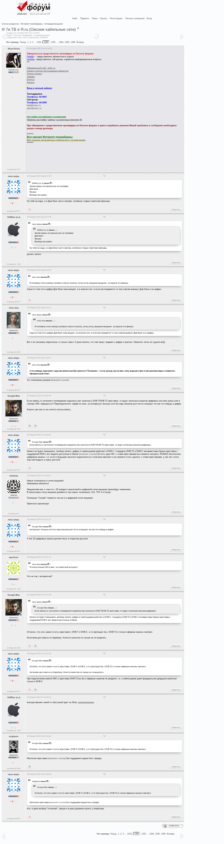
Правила (84, 18)
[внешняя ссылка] (60, 380)
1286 (73, 42)
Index (74, 18)
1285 (67, 42)
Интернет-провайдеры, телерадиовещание (42, 24)
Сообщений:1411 (13, 429)
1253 (39, 42)
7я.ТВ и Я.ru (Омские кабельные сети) (41, 29)
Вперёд (80, 42)
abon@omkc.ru (34, 108)
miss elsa (36, 277)
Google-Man (14, 396)
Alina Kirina (14, 48)
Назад (23, 42)
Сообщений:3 (13, 513)
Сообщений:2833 (13, 352)
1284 (61, 42)
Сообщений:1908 (13, 768)
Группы (103, 18)
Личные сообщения (134, 18)
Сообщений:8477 (13, 211)
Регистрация (116, 18)
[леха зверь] (29, 426)
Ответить (176, 209)
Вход (149, 18)
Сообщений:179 (13, 169)
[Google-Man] (29, 468)
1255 (53, 42)
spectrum (13, 557)
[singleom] (35, 646)
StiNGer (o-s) (37, 183)
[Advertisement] (86, 156)
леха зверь (13, 176)
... (55, 230)
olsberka (13, 476)
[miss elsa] (29, 300)
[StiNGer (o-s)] (29, 209)
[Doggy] (35, 690)
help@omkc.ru (34, 105)
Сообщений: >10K (13, 264)
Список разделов (10, 24)
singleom (13, 736)
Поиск (95, 18)
